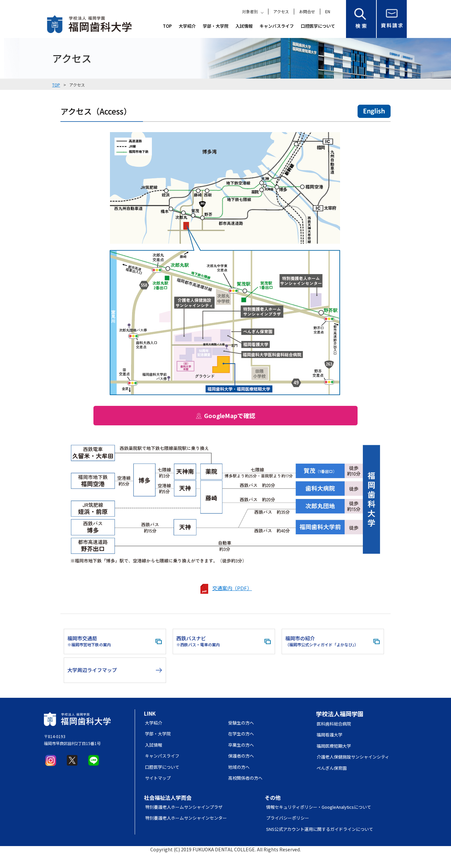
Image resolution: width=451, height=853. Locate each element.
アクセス (281, 11)
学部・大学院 (215, 26)
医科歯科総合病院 (334, 724)
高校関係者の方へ (245, 778)
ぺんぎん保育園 (332, 768)
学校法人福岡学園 (340, 713)
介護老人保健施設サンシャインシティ (353, 757)
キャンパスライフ (277, 26)
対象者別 (250, 11)
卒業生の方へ (241, 745)
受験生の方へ (241, 723)
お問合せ (307, 11)
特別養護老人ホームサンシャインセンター (186, 818)
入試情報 (244, 26)
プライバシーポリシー (287, 818)
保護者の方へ (241, 756)
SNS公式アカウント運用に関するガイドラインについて (319, 829)
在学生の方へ (241, 733)
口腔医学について (318, 26)
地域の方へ (239, 767)
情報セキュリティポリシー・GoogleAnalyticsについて (318, 807)
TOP (167, 26)
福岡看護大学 (329, 734)
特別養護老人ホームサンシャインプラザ (184, 807)
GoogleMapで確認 (229, 415)
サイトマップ (158, 778)
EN (327, 11)
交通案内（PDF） (232, 588)
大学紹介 (187, 26)
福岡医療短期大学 (334, 746)
